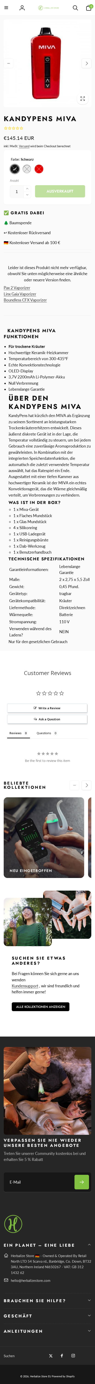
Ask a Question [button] (49, 719)
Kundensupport (25, 985)
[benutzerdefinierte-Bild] (13, 1232)
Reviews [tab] (15, 733)
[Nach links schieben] (8, 63)
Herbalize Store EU (40, 1376)
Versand (24, 146)
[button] (6, 8)
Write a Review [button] (49, 708)
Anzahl (14, 180)
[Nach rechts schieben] (86, 63)
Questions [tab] (44, 733)
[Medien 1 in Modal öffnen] (48, 63)
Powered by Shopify (63, 1376)
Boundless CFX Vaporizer (25, 300)
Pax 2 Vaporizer (17, 287)
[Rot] (39, 169)
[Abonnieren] (81, 1182)
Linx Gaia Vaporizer (20, 294)
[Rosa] (27, 169)
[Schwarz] (14, 169)
